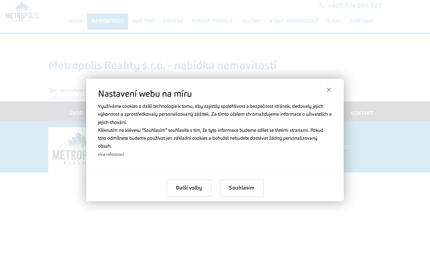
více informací (111, 155)
